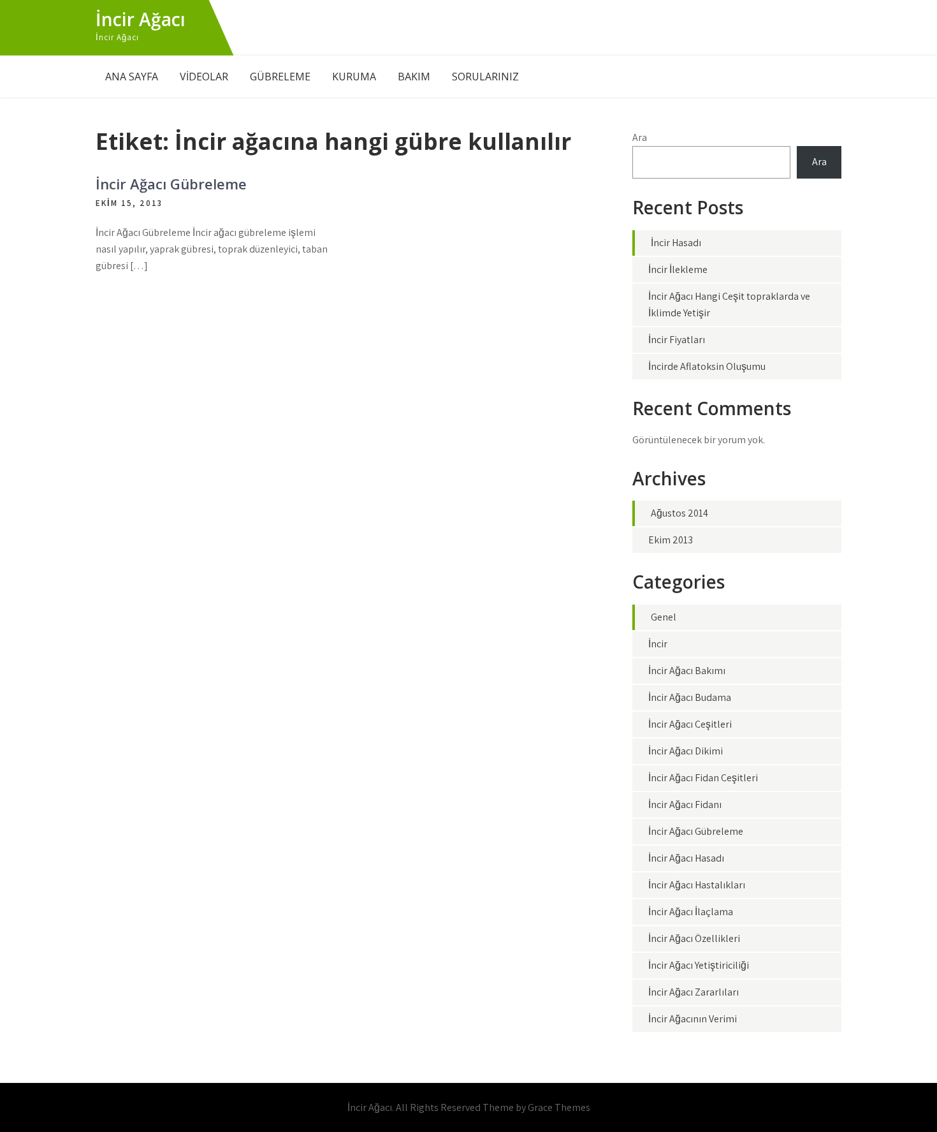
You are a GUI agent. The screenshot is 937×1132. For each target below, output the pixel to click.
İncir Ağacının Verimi (692, 1018)
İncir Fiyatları (676, 339)
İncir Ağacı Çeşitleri (690, 724)
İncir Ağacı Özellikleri (694, 938)
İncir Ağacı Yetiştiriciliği (698, 965)
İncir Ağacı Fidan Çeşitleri (703, 777)
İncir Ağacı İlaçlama (690, 911)
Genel (663, 617)
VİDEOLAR (204, 77)
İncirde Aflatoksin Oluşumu (707, 366)
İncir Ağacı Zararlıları (693, 992)
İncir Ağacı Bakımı (686, 670)
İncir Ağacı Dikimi (685, 751)
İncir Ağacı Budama (689, 697)
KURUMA (354, 77)
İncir (657, 644)
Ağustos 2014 (679, 513)
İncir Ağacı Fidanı (685, 804)
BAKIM (414, 77)
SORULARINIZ (485, 77)
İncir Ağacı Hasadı (686, 858)
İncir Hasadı (676, 242)
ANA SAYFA (131, 77)
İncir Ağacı (140, 19)
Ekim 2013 (670, 540)
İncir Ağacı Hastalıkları (696, 885)
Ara (639, 137)
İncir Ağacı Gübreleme (171, 183)
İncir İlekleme (678, 269)
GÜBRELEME (280, 77)
